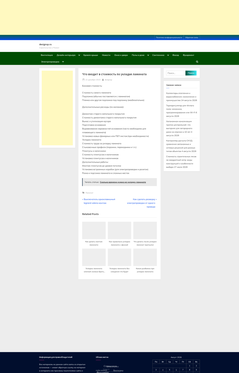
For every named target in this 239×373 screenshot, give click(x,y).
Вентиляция (47, 55)
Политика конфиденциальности (169, 37)
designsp (108, 79)
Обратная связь (191, 37)
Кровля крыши (90, 55)
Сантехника (158, 55)
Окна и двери (121, 55)
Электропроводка (50, 61)
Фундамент (188, 55)
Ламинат (89, 193)
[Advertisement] (74, 17)
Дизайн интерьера (66, 55)
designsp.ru (45, 44)
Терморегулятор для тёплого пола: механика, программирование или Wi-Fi (180, 109)
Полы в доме (138, 55)
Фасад (175, 55)
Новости (106, 55)
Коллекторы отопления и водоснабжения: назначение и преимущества (181, 97)
